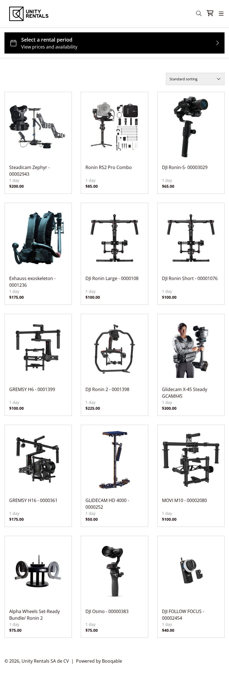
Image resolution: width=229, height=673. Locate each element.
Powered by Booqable (99, 661)
